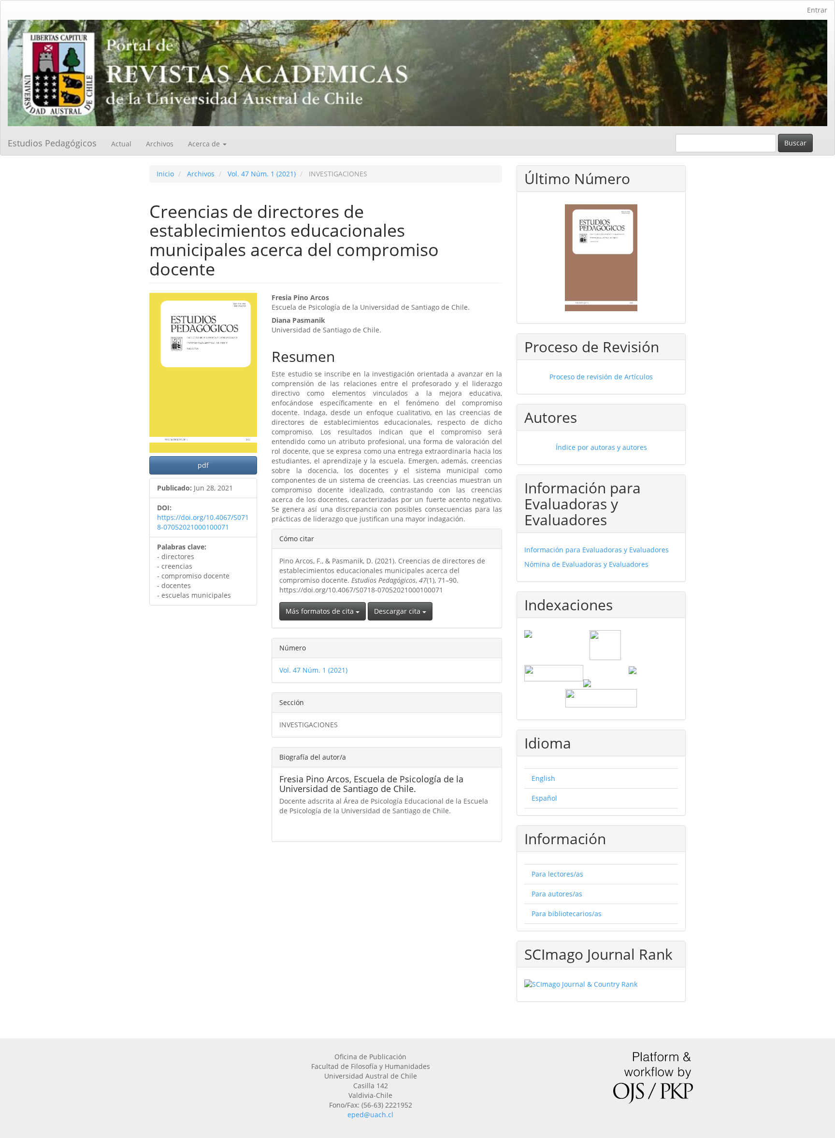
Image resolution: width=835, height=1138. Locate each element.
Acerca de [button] (205, 143)
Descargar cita (398, 611)
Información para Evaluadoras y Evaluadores (596, 549)
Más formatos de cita (321, 611)
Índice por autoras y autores (601, 447)
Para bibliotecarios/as (567, 913)
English (543, 778)
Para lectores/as (557, 874)
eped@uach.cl (370, 1114)
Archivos (159, 143)
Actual (121, 143)
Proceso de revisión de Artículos (601, 376)
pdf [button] (203, 465)
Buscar (795, 142)
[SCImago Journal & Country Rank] (601, 984)
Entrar (817, 9)
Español (544, 798)
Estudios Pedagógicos (52, 143)
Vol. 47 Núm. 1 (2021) (262, 173)
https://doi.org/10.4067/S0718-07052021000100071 (203, 522)
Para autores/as (557, 893)
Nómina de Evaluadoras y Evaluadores (586, 564)
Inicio (165, 173)
